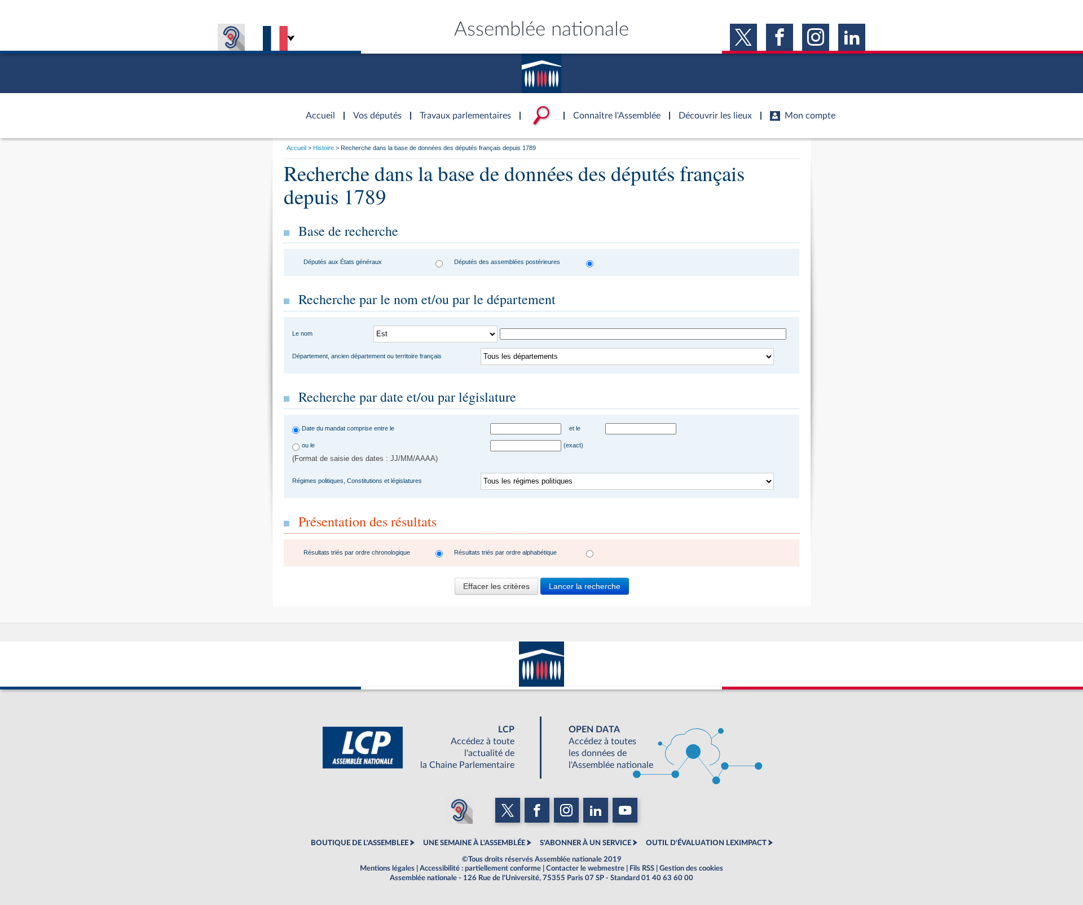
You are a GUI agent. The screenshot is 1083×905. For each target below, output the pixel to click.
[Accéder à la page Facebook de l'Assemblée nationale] (779, 37)
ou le (308, 445)
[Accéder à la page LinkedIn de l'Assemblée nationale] (851, 37)
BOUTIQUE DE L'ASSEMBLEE (359, 843)
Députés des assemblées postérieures (507, 261)
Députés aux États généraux (342, 261)
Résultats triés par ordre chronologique (356, 552)
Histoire (323, 147)
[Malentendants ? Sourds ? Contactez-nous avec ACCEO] (231, 37)
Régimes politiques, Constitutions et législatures (357, 480)
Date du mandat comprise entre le (348, 428)
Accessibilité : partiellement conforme (480, 868)
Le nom (302, 333)
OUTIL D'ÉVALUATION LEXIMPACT (706, 843)
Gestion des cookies (691, 868)
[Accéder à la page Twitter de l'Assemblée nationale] (743, 37)
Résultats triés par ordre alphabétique (505, 552)
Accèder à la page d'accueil (316, 109)
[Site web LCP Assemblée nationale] (427, 748)
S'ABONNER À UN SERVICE (585, 843)
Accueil (296, 147)
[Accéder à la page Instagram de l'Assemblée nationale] (815, 37)
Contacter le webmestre (585, 868)
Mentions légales (387, 868)
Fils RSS (641, 868)
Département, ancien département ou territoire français (367, 356)
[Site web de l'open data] (655, 748)
